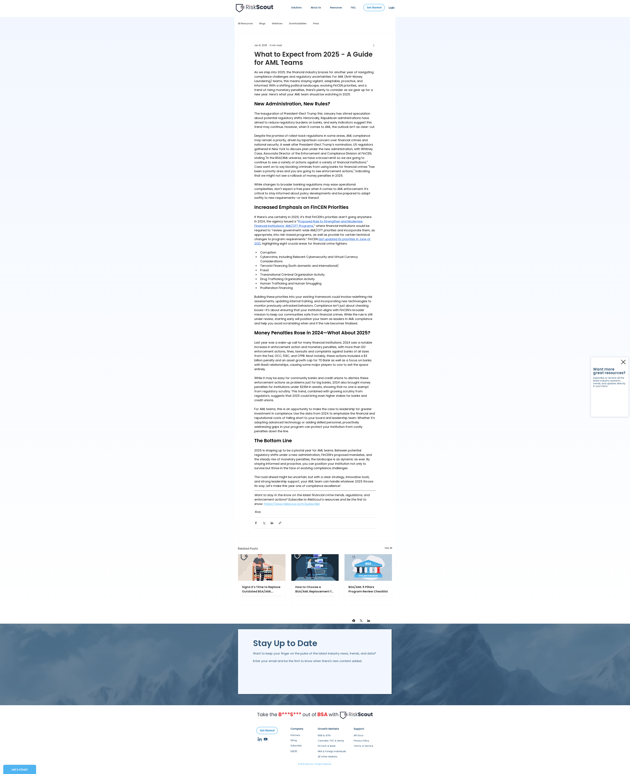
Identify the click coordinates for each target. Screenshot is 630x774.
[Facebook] (353, 620)
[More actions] (374, 45)
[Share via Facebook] (255, 522)
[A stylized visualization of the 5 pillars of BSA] (368, 567)
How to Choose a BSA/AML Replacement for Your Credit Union (315, 589)
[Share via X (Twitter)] (263, 522)
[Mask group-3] (260, 739)
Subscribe (296, 745)
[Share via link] (280, 522)
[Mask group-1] (266, 739)
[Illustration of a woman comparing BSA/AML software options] (315, 567)
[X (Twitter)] (361, 620)
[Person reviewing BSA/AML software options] (261, 567)
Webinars (277, 23)
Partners (295, 735)
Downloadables (297, 23)
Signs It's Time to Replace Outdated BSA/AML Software (261, 589)
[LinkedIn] (368, 620)
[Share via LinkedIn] (271, 522)
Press (316, 23)
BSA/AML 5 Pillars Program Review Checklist (368, 589)
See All (388, 548)
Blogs (262, 23)
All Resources (245, 23)
